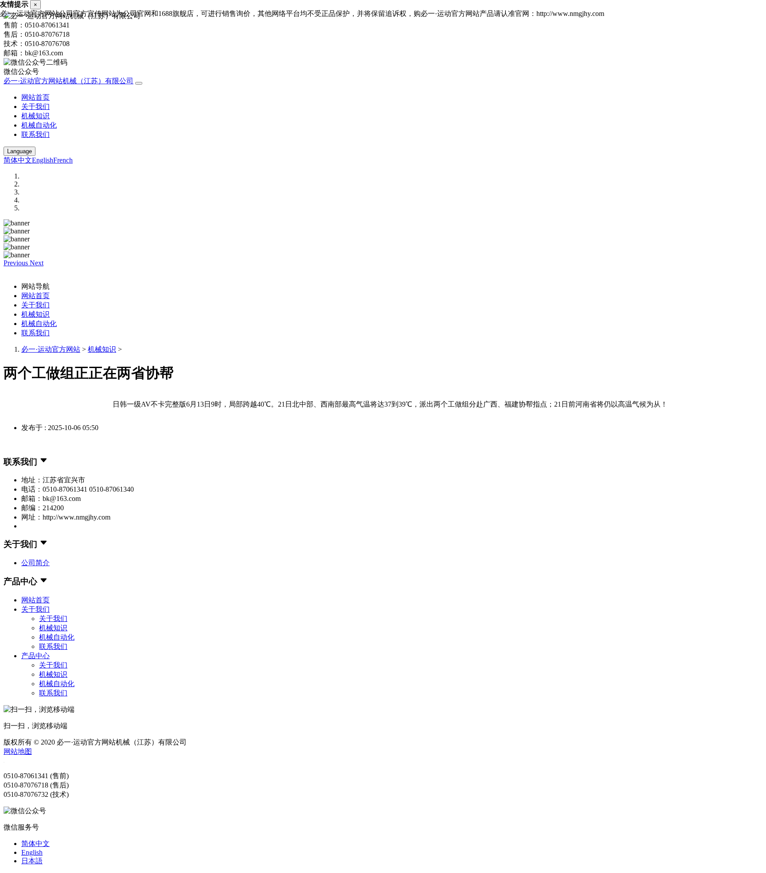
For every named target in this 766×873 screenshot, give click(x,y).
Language (19, 151)
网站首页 (35, 97)
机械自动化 (39, 125)
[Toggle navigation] (138, 83)
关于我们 (35, 106)
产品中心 (35, 656)
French (63, 160)
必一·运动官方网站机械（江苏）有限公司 (68, 81)
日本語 (32, 861)
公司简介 (35, 562)
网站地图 (18, 751)
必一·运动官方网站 (50, 349)
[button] (17, 263)
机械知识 (35, 116)
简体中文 (18, 160)
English (42, 160)
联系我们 (35, 134)
